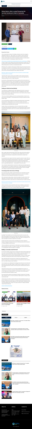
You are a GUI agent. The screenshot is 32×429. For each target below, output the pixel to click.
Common (25, 317)
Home (3, 14)
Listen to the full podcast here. (7, 285)
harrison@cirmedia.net (27, 411)
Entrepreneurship (6, 14)
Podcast (10, 44)
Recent (6, 317)
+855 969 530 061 (26, 413)
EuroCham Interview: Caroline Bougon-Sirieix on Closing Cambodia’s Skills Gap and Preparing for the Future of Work (21, 373)
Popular (16, 317)
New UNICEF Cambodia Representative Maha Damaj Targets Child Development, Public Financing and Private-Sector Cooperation (20, 337)
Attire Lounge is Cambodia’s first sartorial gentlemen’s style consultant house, (14, 61)
